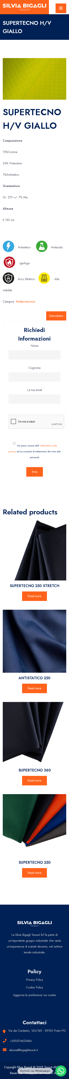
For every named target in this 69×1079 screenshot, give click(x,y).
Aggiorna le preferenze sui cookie (34, 995)
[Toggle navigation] (61, 8)
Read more (34, 596)
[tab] (56, 315)
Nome (34, 346)
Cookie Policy (34, 987)
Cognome (35, 368)
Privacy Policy (34, 980)
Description (56, 316)
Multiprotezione (25, 301)
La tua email (34, 390)
